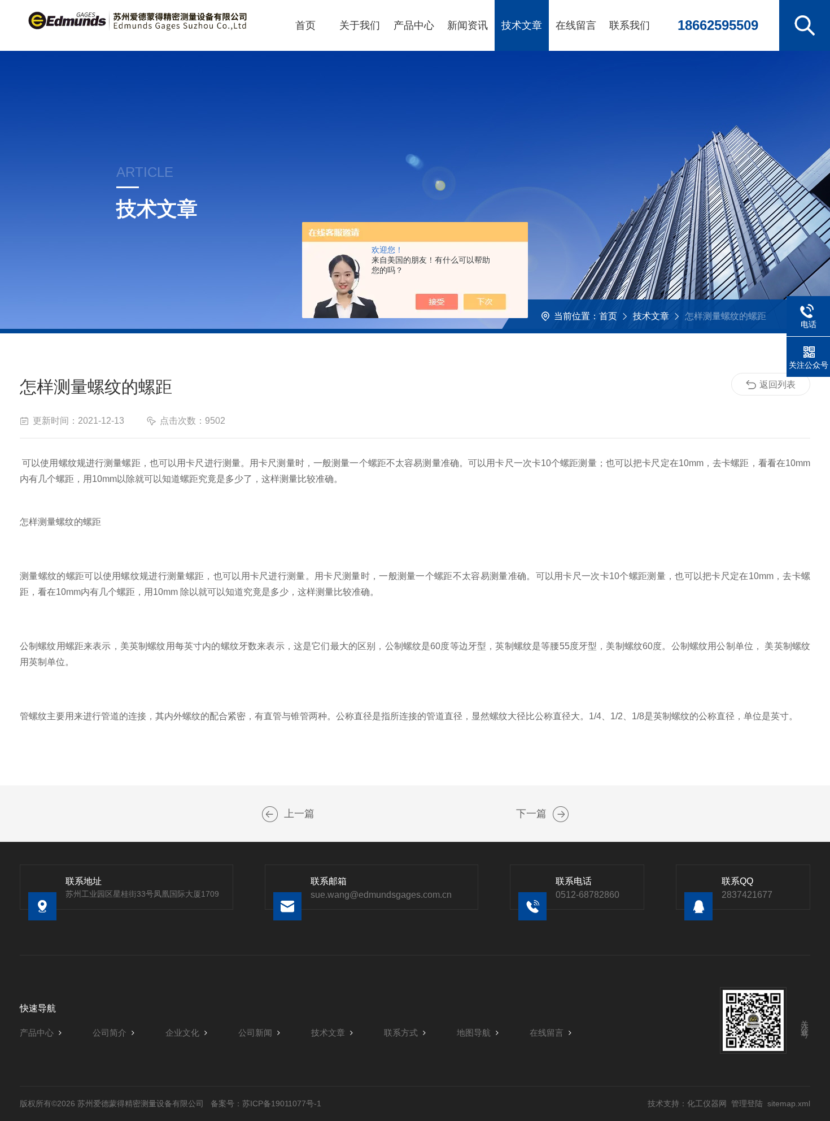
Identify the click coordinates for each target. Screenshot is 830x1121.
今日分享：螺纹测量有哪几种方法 (269, 814)
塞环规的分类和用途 (560, 814)
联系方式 (401, 1032)
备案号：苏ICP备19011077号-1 (266, 1103)
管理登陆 (747, 1103)
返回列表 (777, 384)
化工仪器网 (707, 1103)
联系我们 (629, 25)
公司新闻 (255, 1032)
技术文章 (521, 25)
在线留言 (576, 25)
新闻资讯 (467, 25)
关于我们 (359, 25)
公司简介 (109, 1032)
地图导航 (474, 1032)
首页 (305, 25)
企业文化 (182, 1032)
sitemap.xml (788, 1103)
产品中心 (414, 25)
